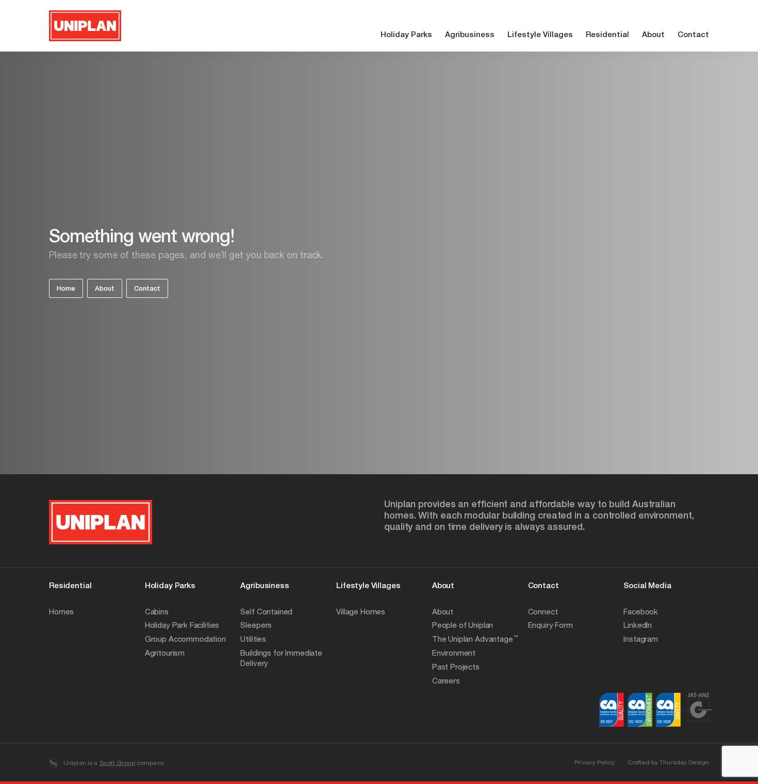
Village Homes (360, 612)
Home (66, 289)
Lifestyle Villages (540, 35)
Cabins (157, 612)
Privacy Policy (594, 763)
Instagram (640, 640)
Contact (693, 35)
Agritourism (165, 654)
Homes (61, 612)
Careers (446, 682)
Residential (607, 35)
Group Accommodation (185, 640)
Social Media (647, 586)
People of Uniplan (462, 626)
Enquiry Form (550, 626)
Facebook (640, 612)
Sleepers (256, 626)
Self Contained (266, 612)
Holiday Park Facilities (182, 626)
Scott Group (117, 763)
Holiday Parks (406, 35)
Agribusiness (470, 35)
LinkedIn (637, 626)
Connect (543, 612)
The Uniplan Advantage (475, 640)
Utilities (253, 640)
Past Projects (456, 668)
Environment (453, 654)
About (653, 35)
